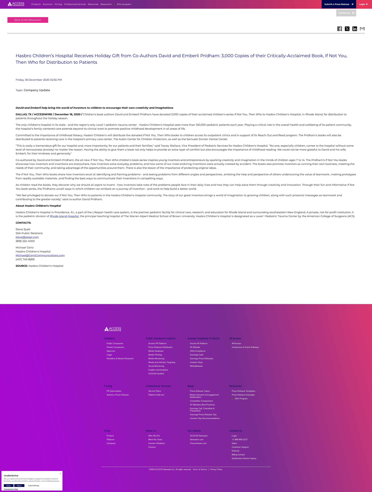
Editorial (235, 451)
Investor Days (196, 362)
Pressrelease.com (198, 443)
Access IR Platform (199, 343)
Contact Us (344, 13)
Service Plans (154, 391)
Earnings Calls (196, 355)
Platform (110, 439)
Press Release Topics (200, 391)
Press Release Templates (243, 391)
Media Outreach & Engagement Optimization (204, 396)
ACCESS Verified (156, 373)
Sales (234, 443)
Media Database (155, 351)
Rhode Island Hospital (64, 216)
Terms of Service (200, 469)
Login (362, 4)
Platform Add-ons (156, 395)
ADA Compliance (197, 351)
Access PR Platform (157, 343)
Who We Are (154, 436)
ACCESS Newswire (199, 436)
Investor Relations (156, 443)
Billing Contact (238, 454)
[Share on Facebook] (339, 28)
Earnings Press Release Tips (203, 414)
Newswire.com (196, 439)
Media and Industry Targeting (161, 362)
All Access (236, 343)
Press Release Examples (243, 395)
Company (111, 443)
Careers (152, 447)
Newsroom (106, 4)
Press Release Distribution (160, 347)
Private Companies (115, 347)
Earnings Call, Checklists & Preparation (202, 409)
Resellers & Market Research (120, 358)
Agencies (111, 351)
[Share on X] (347, 28)
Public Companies (115, 343)
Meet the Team (155, 439)
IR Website (195, 347)
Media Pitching (155, 355)
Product (110, 436)
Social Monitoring (156, 366)
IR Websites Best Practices (202, 404)
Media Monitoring (156, 358)
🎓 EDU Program (240, 398)
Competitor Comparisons (201, 401)
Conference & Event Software (245, 347)
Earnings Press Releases (201, 358)
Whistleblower (196, 366)
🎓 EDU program (122, 4)
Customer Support (240, 447)
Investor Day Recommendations (205, 418)
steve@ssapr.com (27, 237)
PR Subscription (114, 391)
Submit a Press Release (336, 4)
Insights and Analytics (158, 370)
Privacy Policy (216, 469)
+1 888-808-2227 (240, 439)
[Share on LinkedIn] (354, 28)
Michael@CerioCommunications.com (40, 255)
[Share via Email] (362, 28)
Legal (109, 355)
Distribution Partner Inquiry (244, 458)
